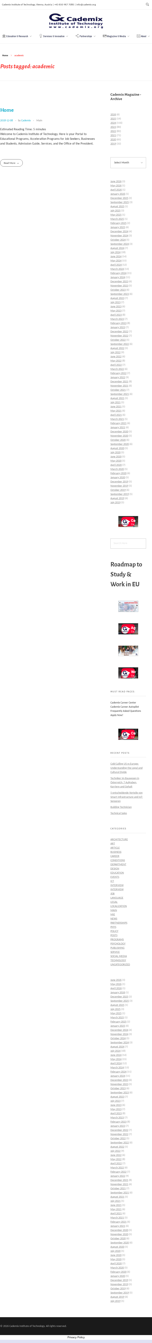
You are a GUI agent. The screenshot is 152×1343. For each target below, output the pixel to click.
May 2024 (116, 260)
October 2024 (118, 239)
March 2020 (117, 469)
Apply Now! (116, 715)
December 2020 (119, 431)
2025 (113, 118)
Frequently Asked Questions (125, 711)
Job (112, 893)
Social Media (118, 956)
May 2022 (116, 360)
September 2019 (119, 494)
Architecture (119, 839)
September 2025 (119, 202)
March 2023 (117, 319)
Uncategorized (120, 964)
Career (114, 856)
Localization (118, 906)
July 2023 (115, 302)
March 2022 (117, 369)
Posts (113, 935)
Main (39, 120)
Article (115, 847)
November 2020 (119, 435)
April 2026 (116, 189)
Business (115, 852)
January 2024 (117, 277)
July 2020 (115, 452)
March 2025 (117, 219)
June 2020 (116, 456)
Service (115, 952)
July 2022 (115, 352)
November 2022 (119, 335)
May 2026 (116, 185)
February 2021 (118, 423)
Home (5, 55)
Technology (118, 960)
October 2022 (118, 340)
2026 (113, 114)
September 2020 (119, 444)
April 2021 (116, 415)
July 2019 (115, 502)
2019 (113, 143)
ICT (112, 881)
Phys (113, 927)
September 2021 (119, 394)
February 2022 (118, 373)
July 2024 (115, 252)
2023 (113, 127)
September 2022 (119, 344)
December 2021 (119, 381)
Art (112, 843)
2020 (113, 139)
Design (114, 868)
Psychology (117, 943)
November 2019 (119, 485)
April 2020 (116, 465)
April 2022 (116, 365)
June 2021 (116, 406)
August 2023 (117, 298)
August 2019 (117, 498)
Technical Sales (118, 813)
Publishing (117, 947)
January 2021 (117, 427)
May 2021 (116, 410)
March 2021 (117, 419)
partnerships (118, 922)
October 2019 (118, 490)
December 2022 (119, 331)
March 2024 (117, 269)
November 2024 (119, 235)
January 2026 (117, 194)
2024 (113, 123)
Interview (117, 885)
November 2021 (119, 385)
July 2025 (115, 210)
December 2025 (119, 198)
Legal (114, 902)
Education (117, 872)
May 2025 (116, 214)
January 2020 (117, 477)
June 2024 (116, 256)
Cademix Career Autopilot (124, 706)
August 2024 (117, 248)
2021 (113, 135)
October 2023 (118, 289)
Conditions (117, 860)
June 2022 (116, 356)
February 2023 (118, 323)
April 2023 (116, 315)
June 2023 (116, 306)
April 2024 (116, 264)
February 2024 (118, 273)
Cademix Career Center (123, 702)
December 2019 (119, 481)
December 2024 (119, 231)
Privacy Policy (76, 1337)
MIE (112, 914)
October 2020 (118, 440)
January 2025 (117, 227)
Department (118, 864)
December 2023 (119, 281)
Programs (117, 939)
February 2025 (118, 223)
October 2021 (118, 390)
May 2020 (116, 460)
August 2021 (117, 398)
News (113, 918)
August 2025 (117, 206)
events (114, 877)
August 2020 (117, 448)
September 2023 (119, 294)
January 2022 (117, 377)
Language (116, 897)
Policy (114, 931)
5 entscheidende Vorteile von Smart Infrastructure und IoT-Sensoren (126, 797)
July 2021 (115, 402)
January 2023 (117, 327)
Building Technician (121, 807)
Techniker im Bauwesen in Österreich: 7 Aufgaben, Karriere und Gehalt (124, 782)
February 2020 (118, 473)
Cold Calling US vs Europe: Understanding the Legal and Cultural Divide (126, 768)
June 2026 (116, 181)
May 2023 (116, 310)
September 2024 (119, 244)
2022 (113, 131)
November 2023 (119, 285)
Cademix (26, 120)
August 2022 (117, 348)
